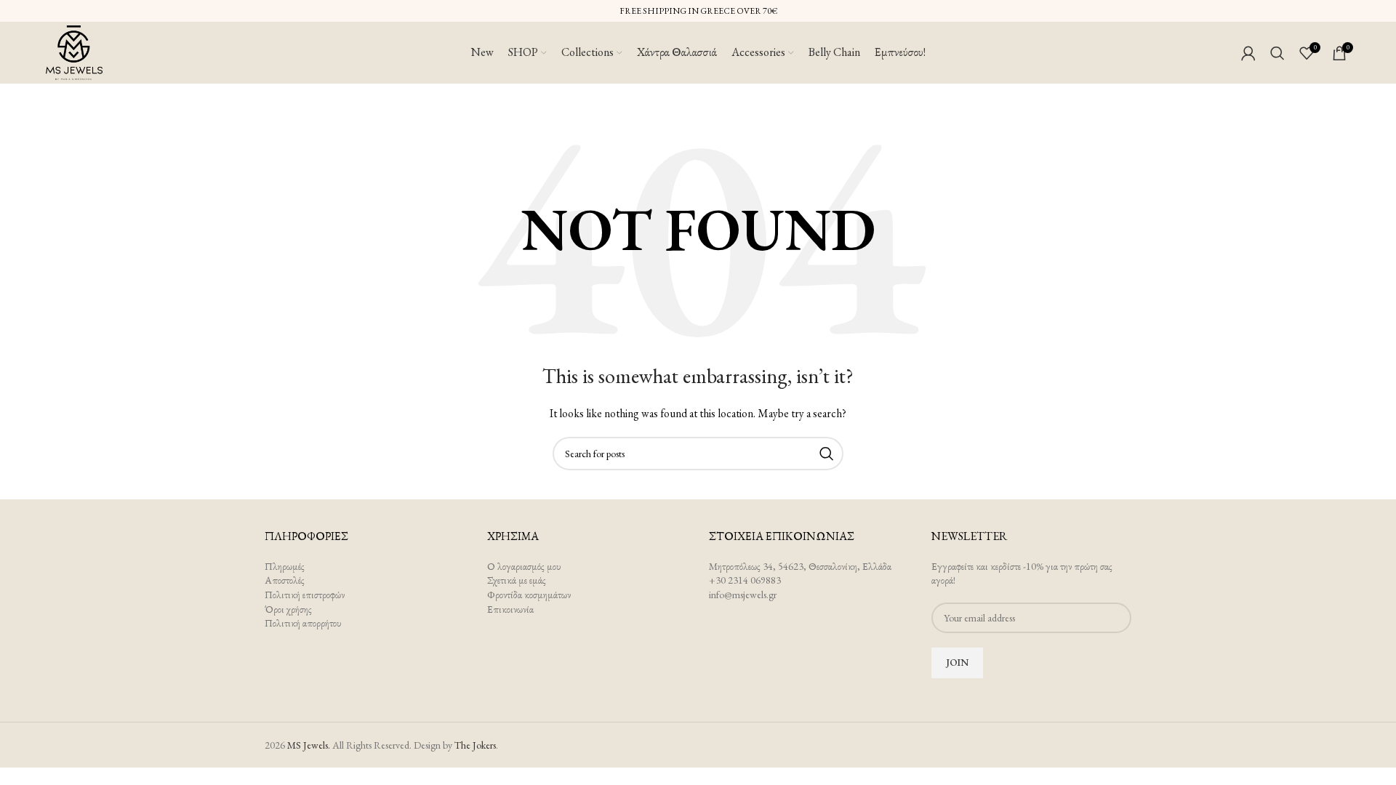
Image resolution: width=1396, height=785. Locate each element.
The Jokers (475, 745)
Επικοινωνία (510, 609)
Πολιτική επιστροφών (305, 594)
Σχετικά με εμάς (516, 580)
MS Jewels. (308, 745)
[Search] (1277, 53)
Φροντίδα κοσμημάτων (529, 594)
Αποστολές (285, 580)
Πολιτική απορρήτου (303, 622)
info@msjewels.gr (743, 594)
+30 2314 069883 (745, 580)
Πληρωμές (285, 566)
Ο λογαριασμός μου (524, 566)
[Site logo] (74, 50)
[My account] (1248, 53)
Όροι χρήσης (288, 609)
